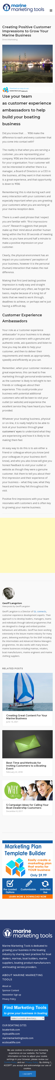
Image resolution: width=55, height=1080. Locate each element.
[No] (51, 1063)
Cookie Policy (10, 1062)
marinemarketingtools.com (17, 1038)
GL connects (40, 611)
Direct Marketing (9, 39)
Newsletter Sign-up (11, 994)
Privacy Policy (9, 998)
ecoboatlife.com (11, 1042)
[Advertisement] (27, 545)
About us (6, 986)
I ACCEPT (27, 1073)
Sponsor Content (10, 990)
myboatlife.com (11, 1033)
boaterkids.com (11, 1029)
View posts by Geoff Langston (16, 606)
